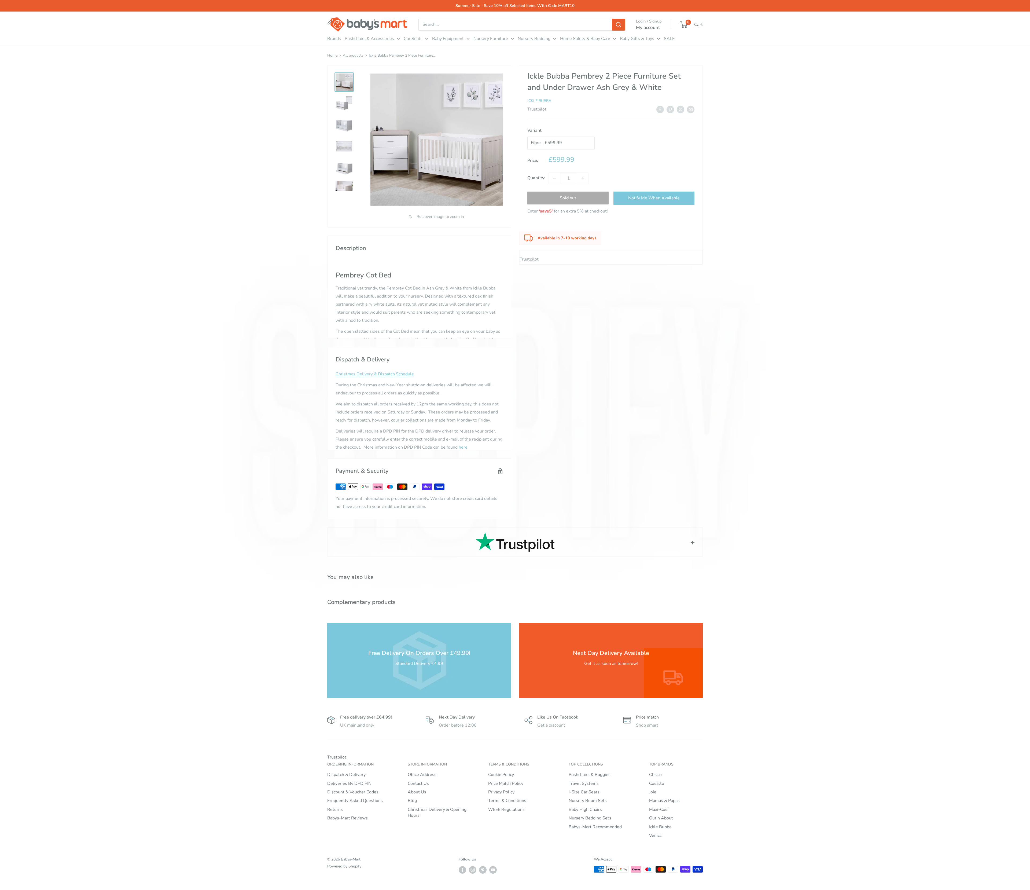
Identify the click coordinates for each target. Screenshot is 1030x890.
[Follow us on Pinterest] (483, 870)
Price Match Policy (505, 783)
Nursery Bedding (534, 39)
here (463, 447)
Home (332, 55)
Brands (334, 39)
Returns (335, 809)
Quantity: (536, 178)
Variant (534, 130)
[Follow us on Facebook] (462, 870)
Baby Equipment (448, 39)
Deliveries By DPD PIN (349, 783)
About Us (417, 792)
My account (648, 27)
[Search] (618, 25)
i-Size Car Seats (584, 792)
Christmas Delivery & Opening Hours (437, 812)
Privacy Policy (501, 792)
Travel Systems (584, 783)
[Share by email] (690, 109)
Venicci (656, 835)
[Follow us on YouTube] (493, 870)
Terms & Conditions (507, 801)
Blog (412, 801)
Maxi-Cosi (658, 809)
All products (353, 55)
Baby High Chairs (585, 809)
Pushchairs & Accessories (369, 39)
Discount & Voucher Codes (352, 792)
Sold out (568, 198)
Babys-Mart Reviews (347, 818)
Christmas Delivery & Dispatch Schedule (375, 374)
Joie (652, 792)
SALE (669, 39)
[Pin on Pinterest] (670, 109)
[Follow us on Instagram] (472, 870)
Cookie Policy (501, 775)
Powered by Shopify (344, 866)
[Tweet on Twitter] (680, 109)
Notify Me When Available (654, 198)
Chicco (655, 775)
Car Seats (413, 39)
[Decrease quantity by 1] (554, 178)
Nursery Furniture (490, 39)
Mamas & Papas (664, 801)
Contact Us (418, 783)
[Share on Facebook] (660, 109)
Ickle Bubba (539, 100)
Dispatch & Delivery (346, 775)
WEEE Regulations (506, 809)
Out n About (661, 818)
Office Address (422, 775)
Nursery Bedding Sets (590, 818)
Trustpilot (536, 109)
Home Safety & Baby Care (585, 39)
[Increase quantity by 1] (582, 178)
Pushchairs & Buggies (589, 775)
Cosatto (656, 783)
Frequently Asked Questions (355, 801)
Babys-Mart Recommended (595, 827)
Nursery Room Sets (588, 801)
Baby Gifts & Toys (637, 39)
